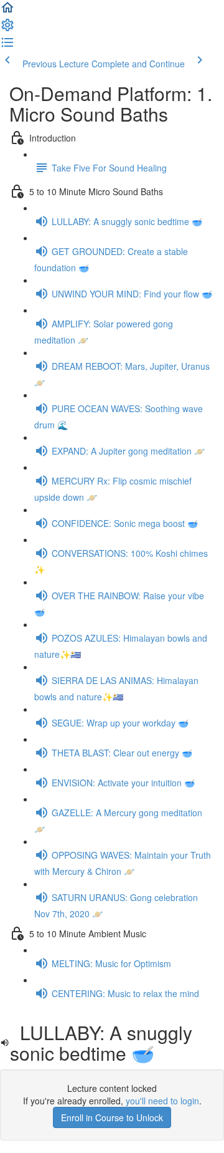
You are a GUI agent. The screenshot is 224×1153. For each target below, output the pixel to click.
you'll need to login (162, 1100)
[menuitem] (7, 28)
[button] (7, 11)
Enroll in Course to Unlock (112, 1117)
